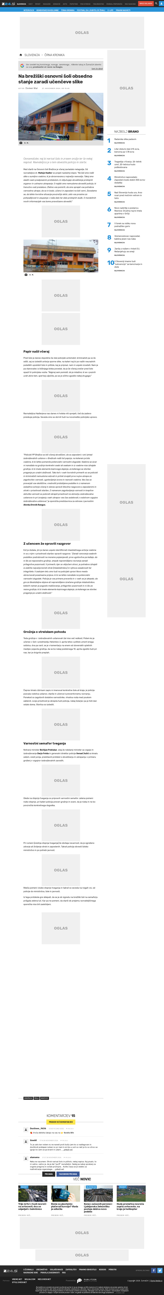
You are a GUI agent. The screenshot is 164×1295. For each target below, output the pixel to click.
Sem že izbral (97, 68)
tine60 (33, 1140)
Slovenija (32, 55)
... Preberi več (120, 1292)
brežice (44, 1098)
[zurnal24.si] (8, 3)
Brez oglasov (146, 3)
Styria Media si (156, 1280)
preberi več (61, 1122)
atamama (34, 1157)
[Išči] (156, 3)
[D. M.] (60, 256)
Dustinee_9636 (38, 1128)
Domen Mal (31, 88)
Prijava (49, 1174)
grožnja (28, 1098)
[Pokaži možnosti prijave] (161, 3)
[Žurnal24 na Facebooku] (153, 1270)
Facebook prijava (68, 1174)
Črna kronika (54, 55)
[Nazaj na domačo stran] (20, 55)
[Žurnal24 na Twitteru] (159, 1270)
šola (36, 1098)
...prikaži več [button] (67, 1150)
